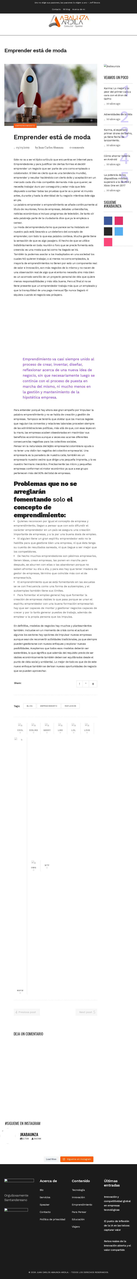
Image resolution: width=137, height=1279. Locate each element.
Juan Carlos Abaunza (51, 148)
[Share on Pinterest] (42, 683)
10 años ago (113, 104)
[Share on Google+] (34, 683)
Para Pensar (79, 1212)
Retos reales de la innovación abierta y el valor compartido (117, 1245)
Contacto (56, 9)
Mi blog (66, 9)
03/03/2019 (22, 148)
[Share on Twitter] (29, 683)
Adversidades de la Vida (118, 114)
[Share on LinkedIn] (38, 683)
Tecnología (78, 1190)
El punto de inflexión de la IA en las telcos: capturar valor (117, 1225)
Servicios (45, 1197)
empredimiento (48, 706)
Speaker (45, 1204)
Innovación (78, 1197)
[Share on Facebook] (25, 683)
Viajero (76, 1226)
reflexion (70, 706)
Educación (78, 1219)
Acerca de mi (78, 9)
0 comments (77, 148)
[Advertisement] (55, 325)
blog (30, 706)
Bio (41, 1190)
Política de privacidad (52, 1219)
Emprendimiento (82, 1204)
